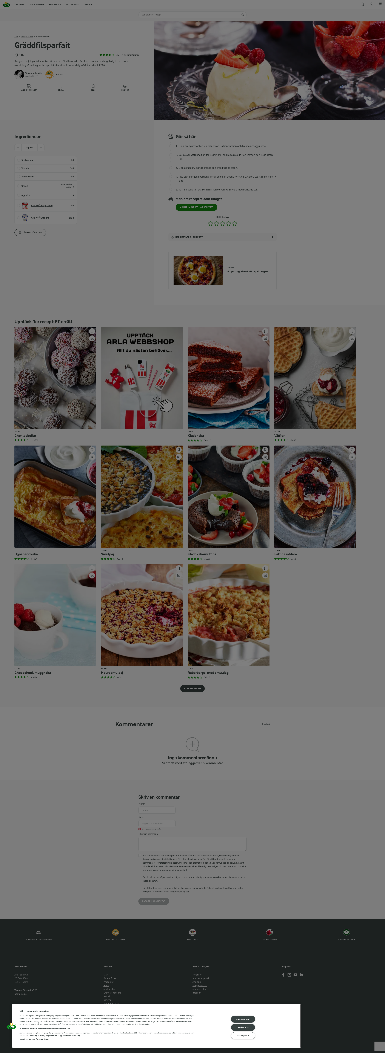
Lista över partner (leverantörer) (34, 1039)
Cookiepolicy (144, 1024)
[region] (156, 1026)
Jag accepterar (243, 1019)
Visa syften (243, 1035)
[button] (11, 1027)
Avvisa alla (243, 1027)
